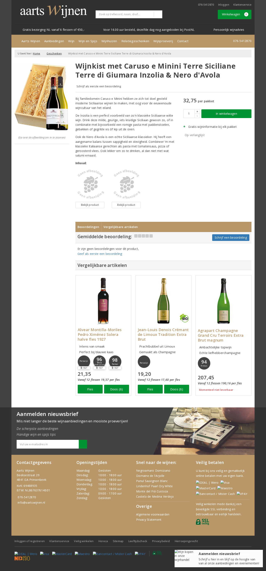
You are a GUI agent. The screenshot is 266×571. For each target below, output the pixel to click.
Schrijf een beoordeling (231, 237)
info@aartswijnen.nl (31, 502)
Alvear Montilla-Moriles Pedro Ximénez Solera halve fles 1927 (100, 334)
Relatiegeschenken (135, 41)
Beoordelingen (88, 227)
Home (36, 53)
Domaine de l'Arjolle (150, 476)
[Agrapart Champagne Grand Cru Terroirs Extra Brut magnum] (223, 300)
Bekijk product (90, 205)
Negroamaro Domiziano (153, 470)
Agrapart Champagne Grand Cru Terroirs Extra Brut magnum (221, 335)
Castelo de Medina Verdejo (155, 496)
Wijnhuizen (109, 41)
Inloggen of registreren (30, 541)
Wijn (71, 41)
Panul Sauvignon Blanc (152, 481)
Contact (183, 41)
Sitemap (118, 541)
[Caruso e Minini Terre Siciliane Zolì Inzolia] (126, 184)
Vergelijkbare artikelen (120, 227)
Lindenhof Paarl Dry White (154, 486)
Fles (90, 389)
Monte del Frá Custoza (152, 491)
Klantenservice (242, 4)
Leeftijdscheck (137, 541)
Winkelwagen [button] (234, 14)
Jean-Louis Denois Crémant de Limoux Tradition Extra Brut (163, 334)
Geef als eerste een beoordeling (100, 254)
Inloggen (223, 4)
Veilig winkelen (84, 541)
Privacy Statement (149, 520)
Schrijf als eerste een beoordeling (98, 86)
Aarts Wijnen (30, 41)
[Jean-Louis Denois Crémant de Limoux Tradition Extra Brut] (163, 300)
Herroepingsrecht (186, 541)
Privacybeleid (161, 541)
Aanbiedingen (54, 41)
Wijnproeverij (163, 41)
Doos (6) (116, 389)
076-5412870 (206, 4)
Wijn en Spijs (88, 41)
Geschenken (54, 53)
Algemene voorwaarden (152, 514)
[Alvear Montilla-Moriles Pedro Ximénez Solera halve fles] (103, 300)
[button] (84, 361)
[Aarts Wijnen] (53, 11)
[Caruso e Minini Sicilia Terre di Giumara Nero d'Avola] (90, 184)
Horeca (103, 541)
